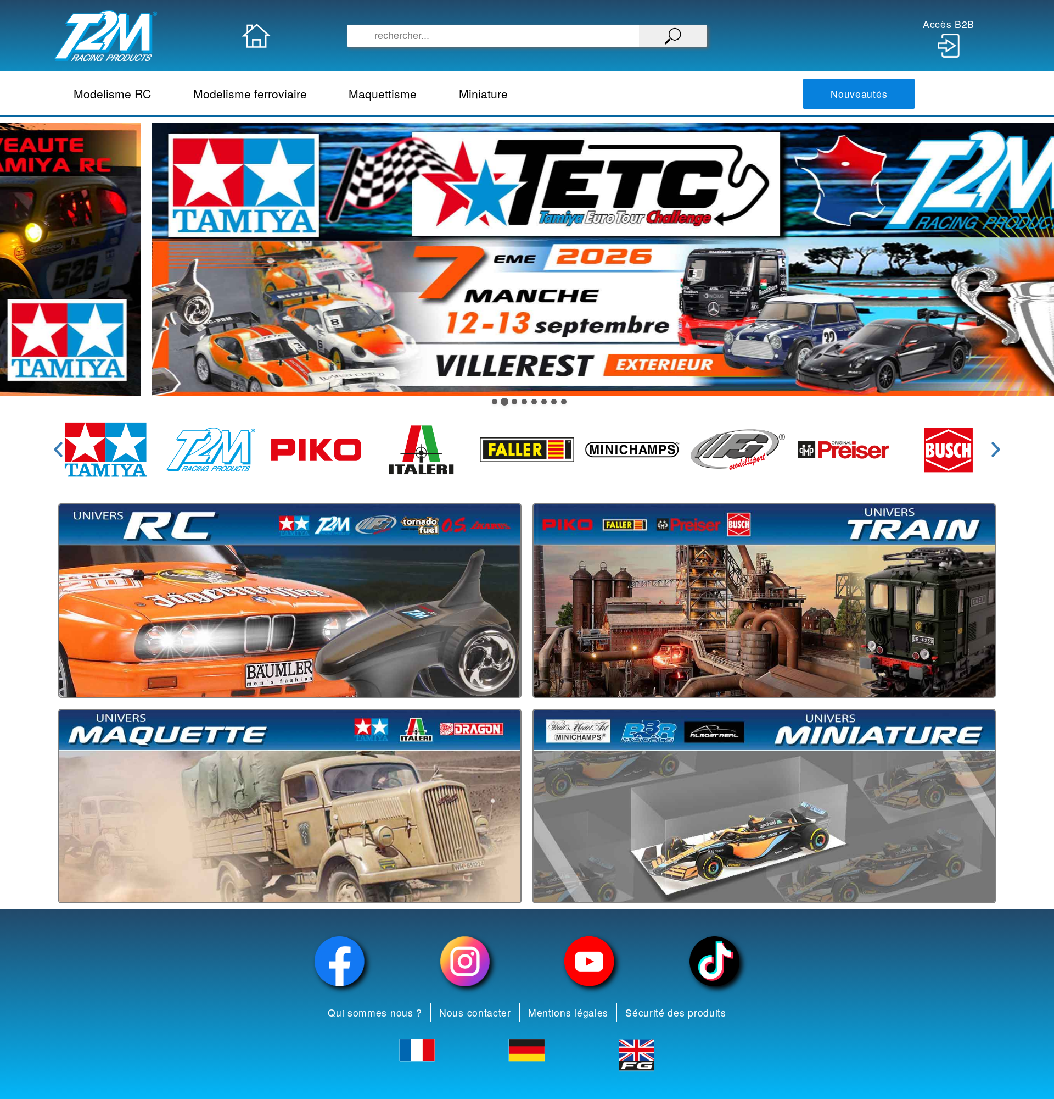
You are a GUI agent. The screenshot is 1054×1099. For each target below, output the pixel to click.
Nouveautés (859, 94)
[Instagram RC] (465, 961)
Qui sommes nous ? (375, 1012)
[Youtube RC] (589, 961)
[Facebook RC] (339, 961)
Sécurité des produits (675, 1012)
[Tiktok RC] (714, 961)
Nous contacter (475, 1012)
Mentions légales (568, 1012)
